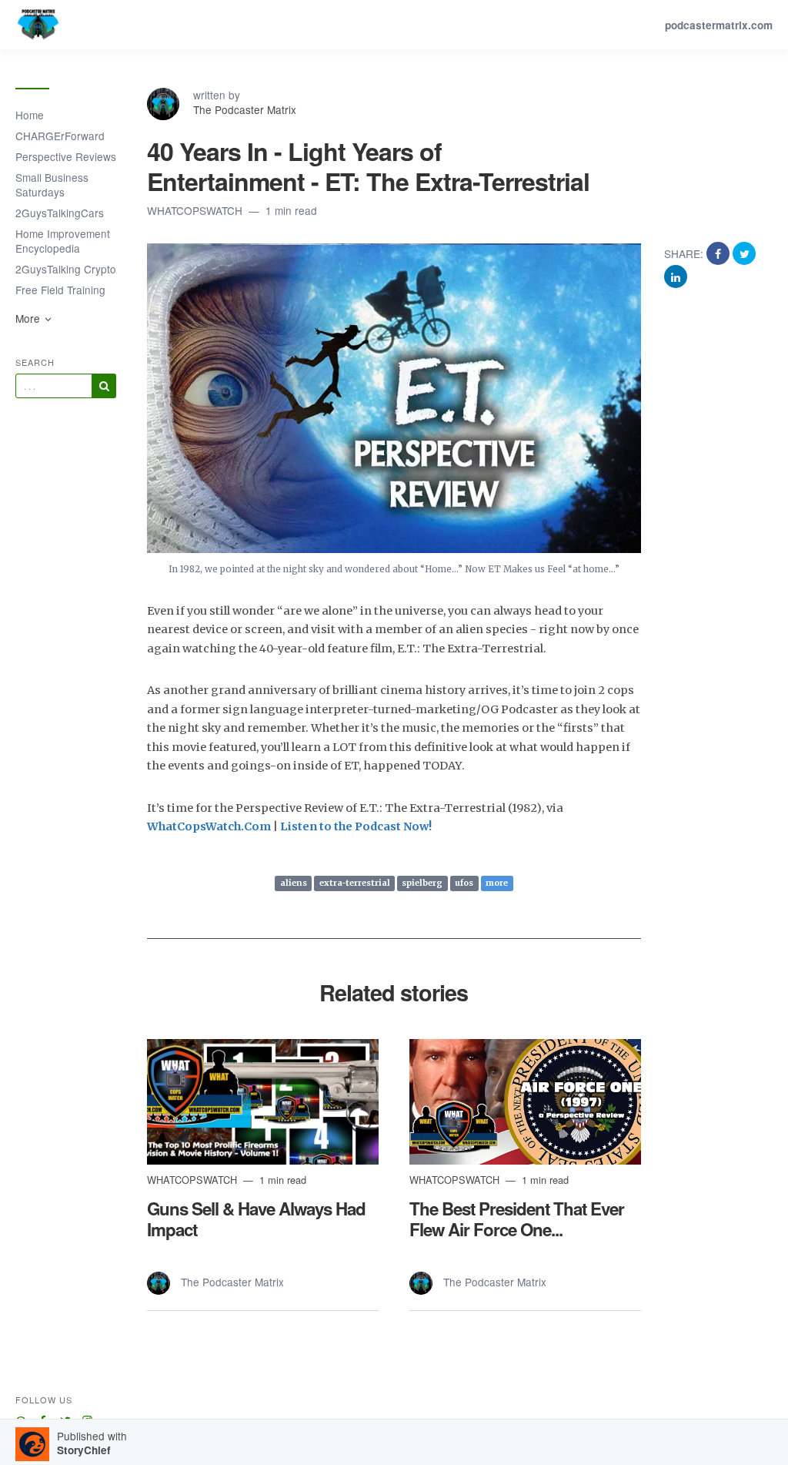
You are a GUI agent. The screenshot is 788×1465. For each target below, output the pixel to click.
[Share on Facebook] (719, 253)
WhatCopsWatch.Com (209, 826)
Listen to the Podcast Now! (356, 826)
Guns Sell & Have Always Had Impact (256, 1219)
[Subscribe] (104, 386)
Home (29, 114)
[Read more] (263, 1102)
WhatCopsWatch (196, 210)
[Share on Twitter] (744, 253)
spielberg (422, 883)
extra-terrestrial (354, 883)
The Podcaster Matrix (244, 109)
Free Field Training (60, 289)
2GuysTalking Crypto (65, 269)
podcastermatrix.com (719, 25)
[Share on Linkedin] (675, 276)
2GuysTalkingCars (59, 212)
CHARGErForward (60, 135)
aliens (293, 883)
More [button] (29, 318)
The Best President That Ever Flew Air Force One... (516, 1219)
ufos (464, 883)
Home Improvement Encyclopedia (62, 241)
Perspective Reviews (65, 156)
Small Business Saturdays (51, 184)
